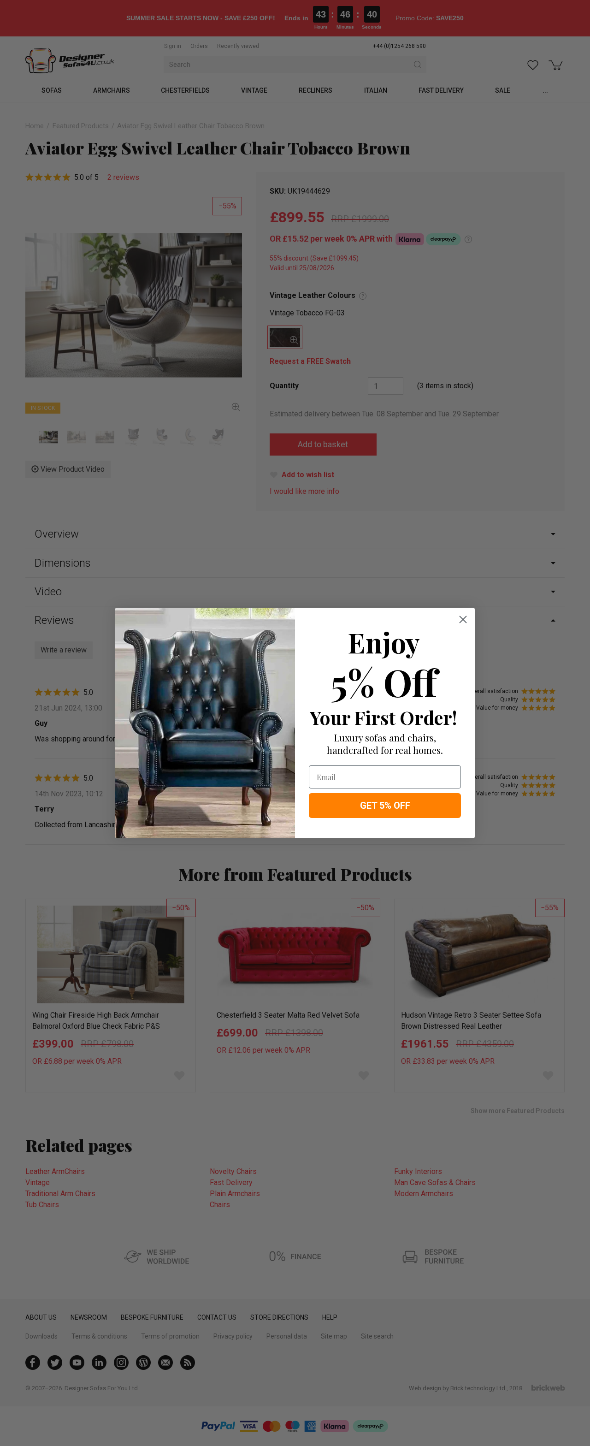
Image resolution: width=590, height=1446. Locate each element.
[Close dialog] (463, 619)
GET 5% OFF (385, 805)
